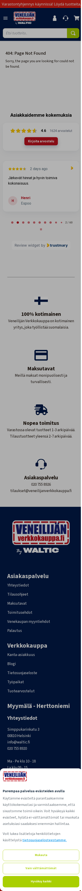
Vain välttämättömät (41, 868)
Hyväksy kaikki (41, 881)
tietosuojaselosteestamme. (44, 840)
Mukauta (41, 855)
